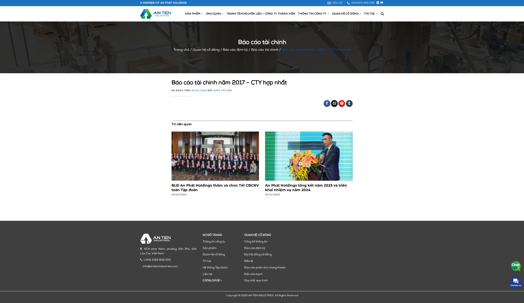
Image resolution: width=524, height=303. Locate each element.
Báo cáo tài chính (264, 50)
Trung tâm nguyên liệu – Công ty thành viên (261, 13)
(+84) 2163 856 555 (157, 260)
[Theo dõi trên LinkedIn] (378, 2)
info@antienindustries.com (160, 266)
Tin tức (369, 13)
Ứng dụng (213, 13)
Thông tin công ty (312, 13)
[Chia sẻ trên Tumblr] (349, 103)
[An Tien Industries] (155, 14)
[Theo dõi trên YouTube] (382, 2)
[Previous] (177, 163)
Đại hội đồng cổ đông (258, 254)
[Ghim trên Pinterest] (341, 103)
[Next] (346, 163)
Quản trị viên (222, 91)
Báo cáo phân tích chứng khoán (265, 267)
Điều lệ (248, 261)
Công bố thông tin (255, 241)
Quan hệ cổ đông (345, 13)
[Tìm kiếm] (382, 14)
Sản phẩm (192, 13)
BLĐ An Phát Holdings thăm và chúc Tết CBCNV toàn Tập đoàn (215, 187)
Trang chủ (181, 50)
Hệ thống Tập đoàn (215, 267)
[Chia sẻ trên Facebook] (327, 103)
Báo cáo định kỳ (235, 50)
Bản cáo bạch (253, 274)
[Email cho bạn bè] (334, 103)
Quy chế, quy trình (256, 280)
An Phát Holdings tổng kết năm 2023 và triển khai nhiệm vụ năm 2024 (306, 187)
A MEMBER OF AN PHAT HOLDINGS (163, 3)
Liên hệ (207, 274)
